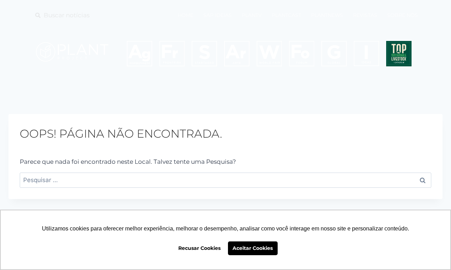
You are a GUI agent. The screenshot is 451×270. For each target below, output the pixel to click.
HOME (185, 15)
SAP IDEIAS (217, 15)
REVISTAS (365, 15)
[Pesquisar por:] (225, 180)
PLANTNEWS (327, 15)
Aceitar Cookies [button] (253, 248)
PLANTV (252, 15)
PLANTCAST (286, 15)
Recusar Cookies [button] (199, 248)
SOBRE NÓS (402, 15)
